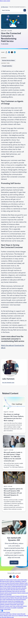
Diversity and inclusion (5, 607)
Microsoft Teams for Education (18, 589)
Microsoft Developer (21, 599)
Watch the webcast (7, 345)
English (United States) (5, 609)
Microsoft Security (10, 596)
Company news (8, 606)
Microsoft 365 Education (6, 591)
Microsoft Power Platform (8, 597)
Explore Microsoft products (12, 583)
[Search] (24, 10)
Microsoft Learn (4, 601)
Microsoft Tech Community (6, 602)
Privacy (2, 615)
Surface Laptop (9, 579)
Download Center (12, 584)
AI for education (8, 594)
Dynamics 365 (18, 596)
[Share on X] (12, 52)
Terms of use (15, 615)
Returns (2, 586)
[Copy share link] (6, 52)
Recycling (4, 617)
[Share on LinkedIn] (15, 52)
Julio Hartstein (5, 43)
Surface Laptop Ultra (18, 579)
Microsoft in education (21, 588)
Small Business (9, 599)
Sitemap (14, 613)
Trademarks (21, 615)
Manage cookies (8, 615)
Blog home (5, 7)
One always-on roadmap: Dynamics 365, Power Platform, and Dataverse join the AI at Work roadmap (14, 417)
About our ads (10, 617)
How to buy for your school (18, 591)
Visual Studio (13, 604)
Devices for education (5, 589)
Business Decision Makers (8, 60)
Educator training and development (8, 592)
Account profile (3, 584)
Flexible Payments (11, 588)
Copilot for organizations (15, 581)
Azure (14, 599)
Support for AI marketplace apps (15, 601)
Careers (18, 604)
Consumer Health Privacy (6, 613)
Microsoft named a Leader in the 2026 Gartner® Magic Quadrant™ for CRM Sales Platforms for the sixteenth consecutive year (13, 457)
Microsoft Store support (22, 584)
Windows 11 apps (24, 583)
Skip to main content (5, 0)
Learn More (14, 562)
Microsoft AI (3, 596)
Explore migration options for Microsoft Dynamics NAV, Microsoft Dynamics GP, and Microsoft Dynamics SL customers (13, 493)
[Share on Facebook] (9, 52)
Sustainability (20, 607)
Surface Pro (3, 579)
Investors (24, 606)
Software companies (5, 604)
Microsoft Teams (19, 597)
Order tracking (7, 586)
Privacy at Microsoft (17, 606)
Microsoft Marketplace (18, 602)
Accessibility (14, 607)
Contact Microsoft (21, 613)
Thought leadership (7, 66)
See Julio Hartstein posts (8, 382)
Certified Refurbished (16, 586)
